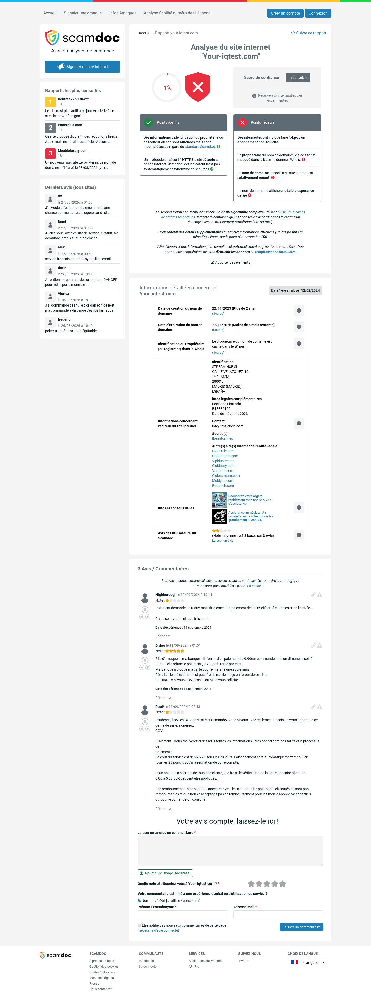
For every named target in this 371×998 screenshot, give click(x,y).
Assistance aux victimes (206, 961)
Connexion (318, 13)
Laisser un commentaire (301, 927)
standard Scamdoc (200, 147)
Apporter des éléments (232, 262)
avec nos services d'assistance (249, 499)
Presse (94, 983)
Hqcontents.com (225, 456)
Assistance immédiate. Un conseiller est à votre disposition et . (251, 516)
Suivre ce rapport (311, 33)
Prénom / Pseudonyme (157, 907)
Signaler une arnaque (83, 13)
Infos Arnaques (122, 13)
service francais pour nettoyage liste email (78, 259)
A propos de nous (101, 961)
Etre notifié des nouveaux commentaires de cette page (182, 927)
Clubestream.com (226, 476)
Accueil (49, 13)
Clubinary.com (223, 466)
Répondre (163, 636)
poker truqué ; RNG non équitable (71, 331)
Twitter (243, 961)
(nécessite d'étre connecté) (158, 930)
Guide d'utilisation (102, 972)
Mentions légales (101, 978)
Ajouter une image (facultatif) (167, 873)
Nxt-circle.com (223, 451)
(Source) (218, 313)
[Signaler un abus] (319, 594)
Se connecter (148, 966)
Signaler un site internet (87, 66)
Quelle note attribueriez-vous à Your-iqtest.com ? (178, 884)
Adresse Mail (245, 907)
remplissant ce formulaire (275, 252)
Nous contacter (100, 989)
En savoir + (255, 586)
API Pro (194, 966)
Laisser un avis (222, 540)
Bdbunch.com (223, 486)
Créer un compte (285, 13)
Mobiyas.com (222, 481)
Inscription (146, 961)
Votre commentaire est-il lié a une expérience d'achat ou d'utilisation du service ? (202, 894)
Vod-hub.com (222, 471)
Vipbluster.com (223, 461)
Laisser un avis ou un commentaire (167, 832)
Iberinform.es (222, 438)
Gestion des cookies (104, 966)
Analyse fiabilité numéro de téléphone (177, 13)
